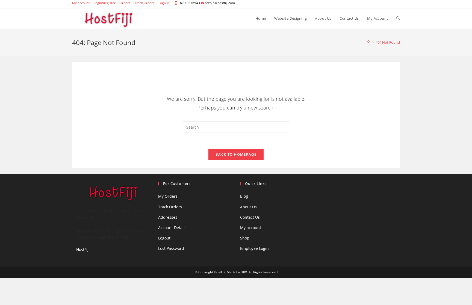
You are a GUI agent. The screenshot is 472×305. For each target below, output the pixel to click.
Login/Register (105, 3)
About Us (248, 206)
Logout (163, 3)
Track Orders (144, 3)
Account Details (172, 227)
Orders (125, 3)
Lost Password (171, 248)
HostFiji (83, 249)
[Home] (368, 42)
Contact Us (250, 217)
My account (81, 3)
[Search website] (398, 18)
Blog (244, 196)
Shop (244, 238)
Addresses (167, 217)
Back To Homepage (236, 154)
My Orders (168, 196)
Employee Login (254, 248)
